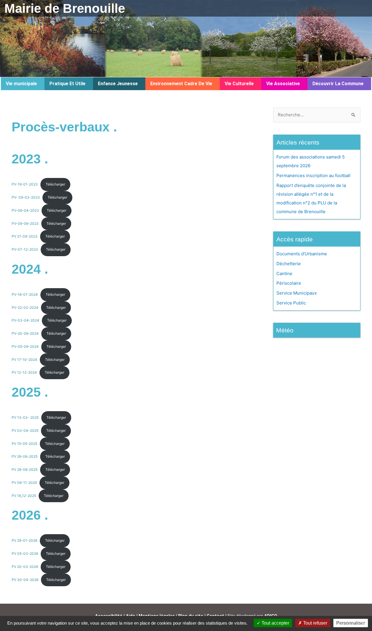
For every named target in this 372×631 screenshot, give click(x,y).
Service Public (291, 303)
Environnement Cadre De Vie (181, 83)
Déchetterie (288, 263)
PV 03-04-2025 (25, 430)
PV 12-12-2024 (24, 372)
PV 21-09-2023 (24, 236)
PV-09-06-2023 (25, 223)
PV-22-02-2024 (25, 307)
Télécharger (55, 184)
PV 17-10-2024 (24, 359)
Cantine (284, 273)
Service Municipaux (296, 293)
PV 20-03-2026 (25, 566)
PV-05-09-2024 (25, 346)
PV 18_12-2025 (24, 495)
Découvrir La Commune (338, 83)
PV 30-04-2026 (25, 579)
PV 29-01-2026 (24, 540)
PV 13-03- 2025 (25, 417)
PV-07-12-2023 (25, 249)
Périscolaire (288, 283)
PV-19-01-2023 (25, 184)
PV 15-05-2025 (24, 443)
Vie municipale (21, 83)
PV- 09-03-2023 (26, 197)
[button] (22, 83)
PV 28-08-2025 (24, 469)
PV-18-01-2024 (25, 294)
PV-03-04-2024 (25, 320)
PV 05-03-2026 (25, 553)
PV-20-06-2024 (25, 333)
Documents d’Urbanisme (301, 253)
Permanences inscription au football (313, 175)
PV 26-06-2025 (24, 456)
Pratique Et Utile (67, 83)
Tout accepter (274, 623)
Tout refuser (314, 623)
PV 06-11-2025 (24, 482)
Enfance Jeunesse (118, 83)
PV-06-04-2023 (25, 210)
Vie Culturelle (239, 83)
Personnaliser (350, 623)
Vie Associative (283, 83)
